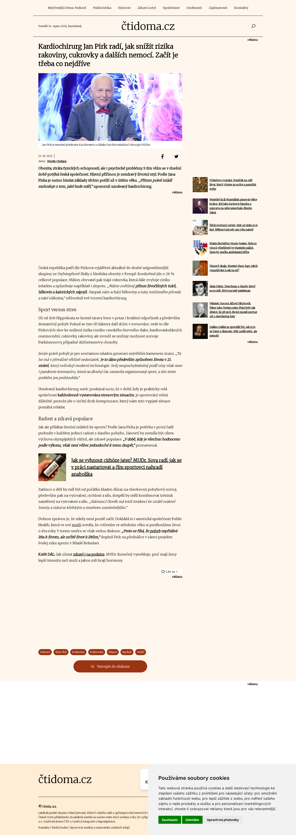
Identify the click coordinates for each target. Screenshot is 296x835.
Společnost (171, 8)
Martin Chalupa (57, 161)
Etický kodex (60, 827)
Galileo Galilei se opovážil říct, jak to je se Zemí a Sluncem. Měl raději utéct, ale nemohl (233, 331)
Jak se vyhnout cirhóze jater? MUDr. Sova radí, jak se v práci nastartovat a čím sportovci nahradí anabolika (126, 467)
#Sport (113, 652)
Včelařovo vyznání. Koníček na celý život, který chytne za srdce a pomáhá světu (233, 184)
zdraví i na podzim (88, 554)
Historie (124, 8)
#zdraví (45, 652)
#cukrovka (96, 652)
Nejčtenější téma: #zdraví (67, 8)
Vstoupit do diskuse (113, 666)
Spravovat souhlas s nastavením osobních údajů (100, 827)
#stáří (140, 652)
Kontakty (241, 8)
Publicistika (102, 8)
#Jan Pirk (61, 652)
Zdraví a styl (147, 8)
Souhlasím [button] (170, 820)
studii (76, 525)
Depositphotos (106, 821)
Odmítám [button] (192, 820)
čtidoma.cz (148, 26)
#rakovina (78, 652)
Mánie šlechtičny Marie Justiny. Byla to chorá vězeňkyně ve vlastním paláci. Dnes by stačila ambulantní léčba (233, 248)
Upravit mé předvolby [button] (223, 820)
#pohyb (127, 652)
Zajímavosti (218, 8)
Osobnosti (194, 8)
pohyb (155, 531)
